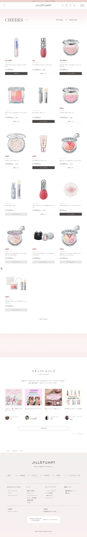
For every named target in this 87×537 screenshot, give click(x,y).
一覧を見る (43, 428)
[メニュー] (4, 5)
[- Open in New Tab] (79, 433)
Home (8, 450)
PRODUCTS (15, 450)
